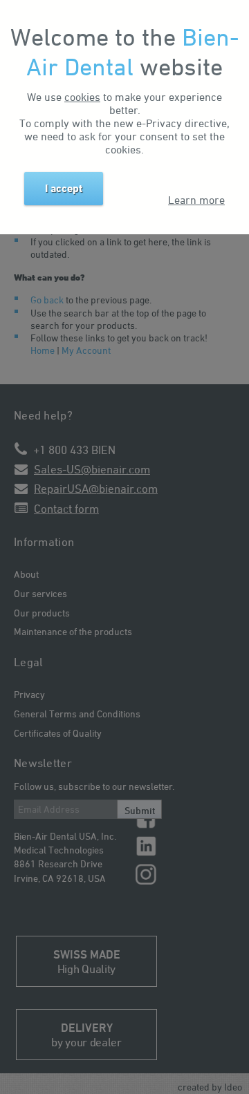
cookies (82, 97)
